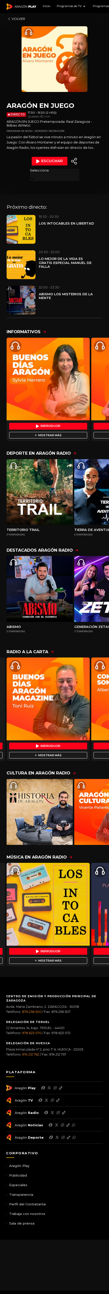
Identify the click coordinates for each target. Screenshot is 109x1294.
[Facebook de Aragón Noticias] (50, 1125)
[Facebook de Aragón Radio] (45, 1112)
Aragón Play (19, 1166)
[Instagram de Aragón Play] (54, 1087)
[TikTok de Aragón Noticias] (67, 1125)
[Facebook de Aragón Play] (42, 1087)
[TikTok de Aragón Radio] (63, 1112)
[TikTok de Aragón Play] (60, 1087)
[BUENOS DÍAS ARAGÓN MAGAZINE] (48, 698)
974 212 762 (30, 1054)
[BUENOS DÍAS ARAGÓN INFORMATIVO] (48, 379)
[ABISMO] (40, 589)
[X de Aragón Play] (48, 1087)
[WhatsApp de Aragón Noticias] (73, 1125)
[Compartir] (74, 161)
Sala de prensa (21, 1223)
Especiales (18, 1185)
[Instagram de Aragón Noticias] (62, 1125)
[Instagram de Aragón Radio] (58, 1112)
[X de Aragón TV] (46, 1100)
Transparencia (21, 1194)
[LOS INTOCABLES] (48, 904)
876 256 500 (32, 1012)
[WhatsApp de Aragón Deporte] (73, 1137)
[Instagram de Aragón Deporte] (62, 1137)
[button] (71, 6)
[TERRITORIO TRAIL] (40, 492)
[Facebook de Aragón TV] (40, 1100)
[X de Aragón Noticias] (56, 1125)
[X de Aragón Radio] (52, 1112)
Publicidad (18, 1175)
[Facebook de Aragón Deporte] (50, 1137)
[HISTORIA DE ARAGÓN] (40, 812)
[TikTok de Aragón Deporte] (68, 1137)
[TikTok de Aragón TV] (57, 1100)
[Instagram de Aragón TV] (52, 1100)
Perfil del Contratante (27, 1204)
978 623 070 (32, 1033)
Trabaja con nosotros (27, 1214)
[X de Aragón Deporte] (56, 1137)
